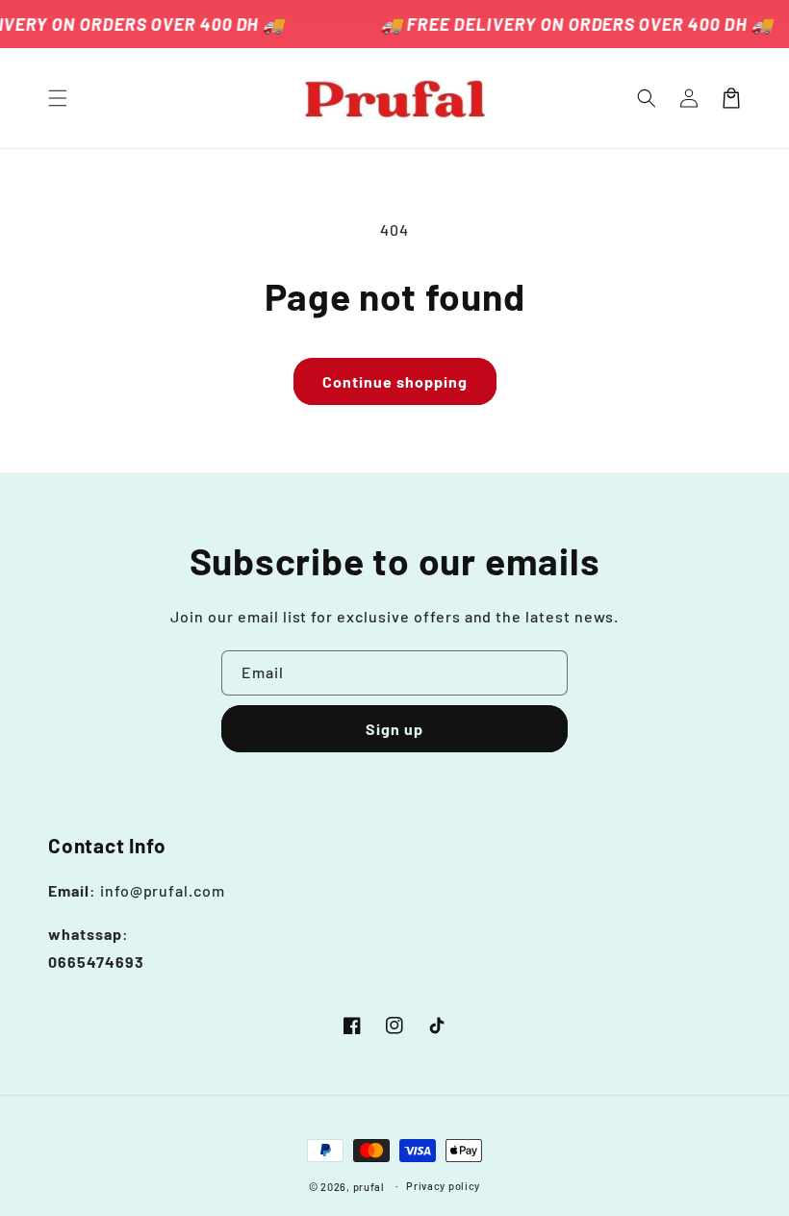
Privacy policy (443, 1185)
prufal (369, 1186)
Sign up (394, 729)
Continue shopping (395, 381)
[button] (58, 98)
